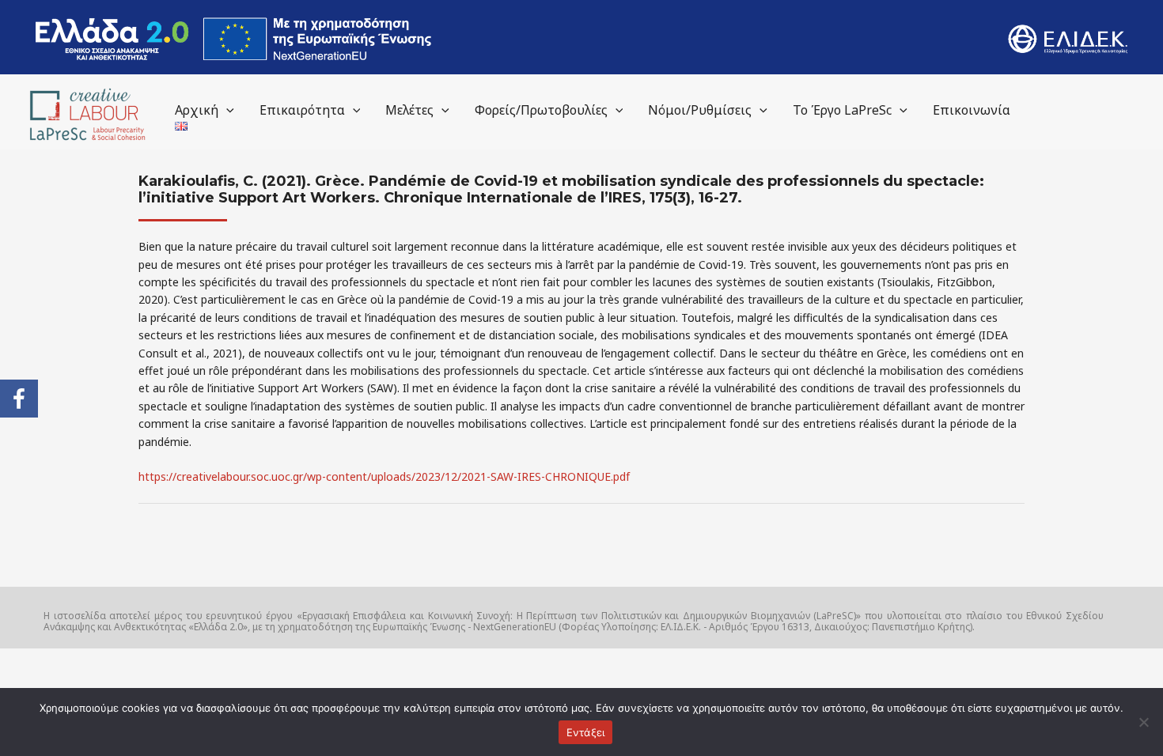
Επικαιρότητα (302, 110)
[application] (226, 110)
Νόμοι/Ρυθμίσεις (700, 110)
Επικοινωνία (971, 110)
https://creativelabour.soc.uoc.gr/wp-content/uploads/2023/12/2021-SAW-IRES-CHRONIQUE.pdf (384, 476)
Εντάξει (585, 732)
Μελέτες (409, 110)
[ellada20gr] (233, 38)
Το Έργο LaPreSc (842, 110)
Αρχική (196, 110)
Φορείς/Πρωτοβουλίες (541, 110)
